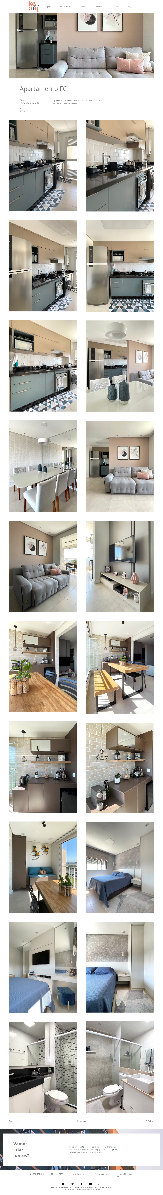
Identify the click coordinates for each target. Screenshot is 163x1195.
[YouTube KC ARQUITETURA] (90, 1184)
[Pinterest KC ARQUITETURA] (72, 1184)
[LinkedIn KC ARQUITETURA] (99, 1184)
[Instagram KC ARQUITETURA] (63, 1184)
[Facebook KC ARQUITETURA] (81, 1184)
